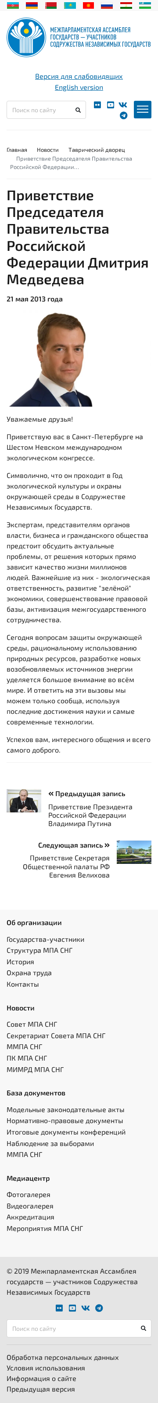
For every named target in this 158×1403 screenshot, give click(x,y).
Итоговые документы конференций (66, 1132)
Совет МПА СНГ (32, 1024)
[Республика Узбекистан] (145, 4)
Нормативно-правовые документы (65, 1120)
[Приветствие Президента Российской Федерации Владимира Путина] (27, 800)
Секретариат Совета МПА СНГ (56, 1035)
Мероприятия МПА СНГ (45, 1228)
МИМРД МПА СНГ (35, 1069)
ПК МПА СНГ (27, 1058)
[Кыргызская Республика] (88, 4)
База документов (36, 1092)
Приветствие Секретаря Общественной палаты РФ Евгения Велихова (66, 865)
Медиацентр (28, 1178)
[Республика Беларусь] (51, 4)
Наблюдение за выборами (50, 1143)
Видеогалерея (30, 1205)
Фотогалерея (28, 1194)
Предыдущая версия (41, 1389)
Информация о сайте (41, 1378)
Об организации (34, 922)
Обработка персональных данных (63, 1357)
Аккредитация (30, 1216)
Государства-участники (45, 939)
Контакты (23, 984)
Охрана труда (29, 972)
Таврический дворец (96, 149)
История (20, 961)
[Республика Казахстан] (70, 4)
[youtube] (110, 105)
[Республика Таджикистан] (126, 4)
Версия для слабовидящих (79, 76)
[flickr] (97, 105)
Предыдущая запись (89, 793)
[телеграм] (123, 115)
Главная (17, 149)
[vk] (122, 105)
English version (79, 87)
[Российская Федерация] (107, 4)
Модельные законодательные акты (66, 1109)
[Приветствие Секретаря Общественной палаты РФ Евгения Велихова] (130, 852)
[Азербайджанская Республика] (13, 4)
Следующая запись (71, 845)
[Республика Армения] (32, 4)
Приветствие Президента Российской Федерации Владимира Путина (90, 814)
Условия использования (46, 1367)
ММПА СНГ (24, 1046)
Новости (48, 149)
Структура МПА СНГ (39, 950)
